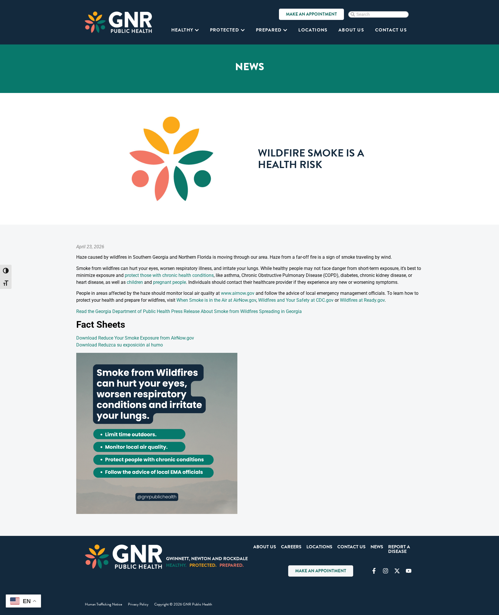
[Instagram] (385, 571)
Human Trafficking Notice (103, 604)
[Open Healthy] (197, 30)
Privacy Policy (138, 604)
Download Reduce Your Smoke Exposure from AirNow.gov (135, 338)
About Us (264, 546)
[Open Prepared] (285, 30)
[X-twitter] (397, 571)
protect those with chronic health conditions (169, 275)
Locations (319, 546)
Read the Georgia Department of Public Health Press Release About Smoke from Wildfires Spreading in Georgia (189, 311)
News (376, 546)
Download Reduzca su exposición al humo (119, 345)
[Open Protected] (243, 30)
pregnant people (169, 282)
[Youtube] (409, 571)
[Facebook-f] (374, 571)
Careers (291, 546)
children (135, 282)
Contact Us (351, 546)
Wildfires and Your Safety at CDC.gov (296, 300)
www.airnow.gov (237, 293)
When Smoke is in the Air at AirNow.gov (216, 300)
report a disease (399, 549)
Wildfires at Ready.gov (362, 300)
